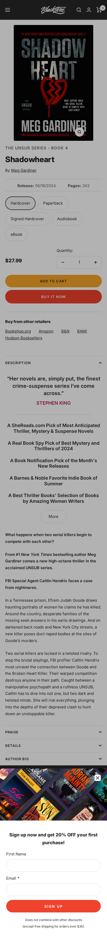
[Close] (98, 778)
